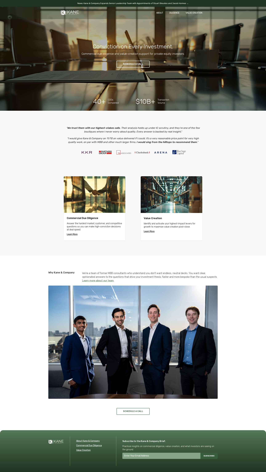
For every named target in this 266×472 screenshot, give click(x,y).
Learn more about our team (98, 280)
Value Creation (194, 13)
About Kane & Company (88, 441)
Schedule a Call (133, 64)
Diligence (174, 13)
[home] (70, 11)
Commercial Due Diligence (89, 445)
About (159, 13)
